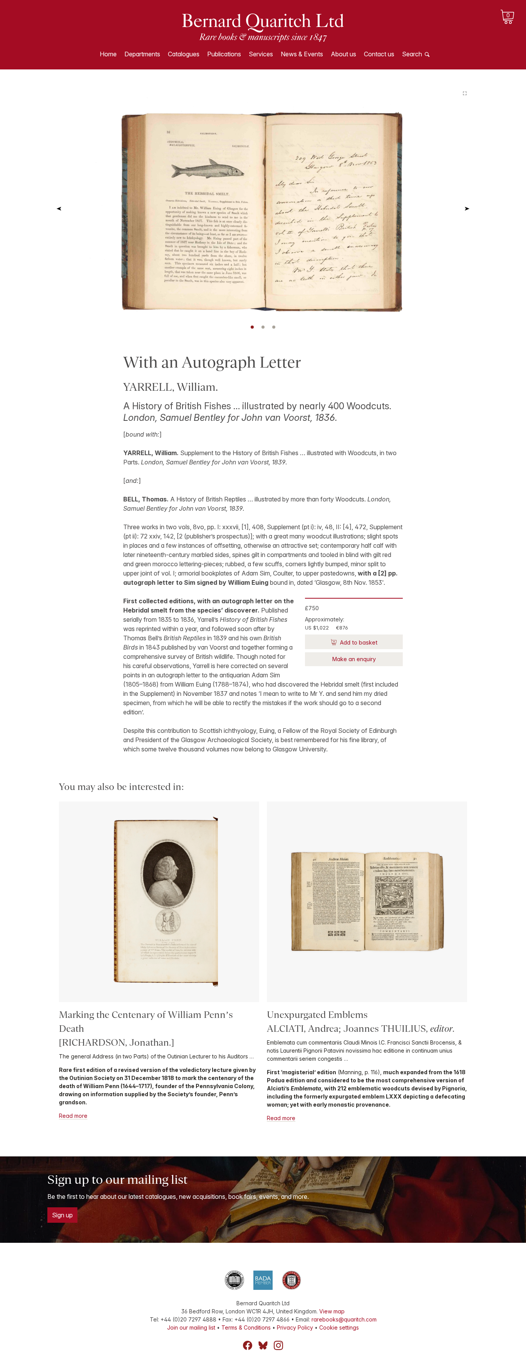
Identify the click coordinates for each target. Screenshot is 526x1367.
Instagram (278, 1345)
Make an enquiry (354, 659)
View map (332, 1311)
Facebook (247, 1345)
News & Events (302, 54)
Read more (73, 1115)
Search (412, 54)
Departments (142, 54)
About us (343, 54)
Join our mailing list (191, 1327)
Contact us (379, 54)
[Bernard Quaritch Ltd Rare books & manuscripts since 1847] (263, 27)
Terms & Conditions (246, 1327)
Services (261, 54)
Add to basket (357, 642)
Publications (224, 54)
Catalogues (183, 54)
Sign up (62, 1215)
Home (108, 54)
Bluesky (263, 1345)
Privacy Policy (295, 1327)
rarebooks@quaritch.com (344, 1319)
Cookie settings (339, 1327)
